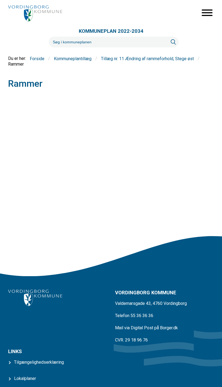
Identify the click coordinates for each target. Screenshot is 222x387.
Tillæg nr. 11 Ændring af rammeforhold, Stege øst (147, 58)
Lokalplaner (25, 378)
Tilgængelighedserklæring (39, 362)
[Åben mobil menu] (207, 13)
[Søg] (173, 42)
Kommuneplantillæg (73, 58)
